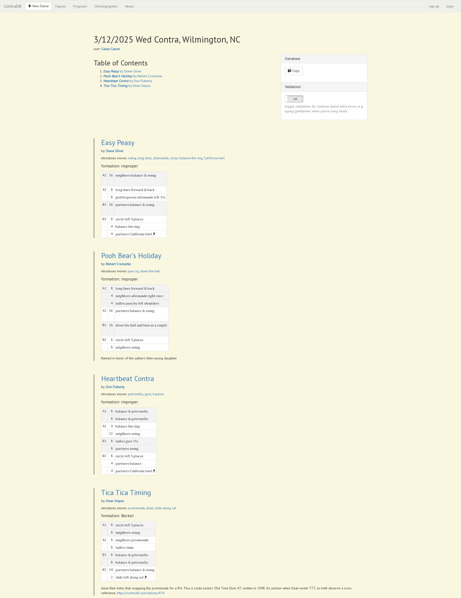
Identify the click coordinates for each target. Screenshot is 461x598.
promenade (136, 508)
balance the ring (190, 158)
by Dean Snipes (127, 85)
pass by (133, 271)
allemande (161, 158)
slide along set (165, 508)
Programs (80, 6)
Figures (60, 6)
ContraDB (12, 6)
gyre (148, 394)
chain (149, 508)
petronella (135, 394)
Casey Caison (110, 49)
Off (295, 99)
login (450, 6)
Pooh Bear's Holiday (131, 255)
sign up (434, 6)
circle (174, 158)
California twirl (214, 158)
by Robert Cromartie (132, 76)
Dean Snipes (115, 501)
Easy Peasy (117, 142)
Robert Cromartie (118, 264)
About (129, 6)
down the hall (150, 271)
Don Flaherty (115, 387)
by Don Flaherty (127, 81)
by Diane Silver (122, 71)
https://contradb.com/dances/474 (140, 593)
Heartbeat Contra (127, 378)
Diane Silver (115, 151)
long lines (145, 158)
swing (132, 158)
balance (158, 394)
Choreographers (106, 6)
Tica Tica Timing (126, 492)
